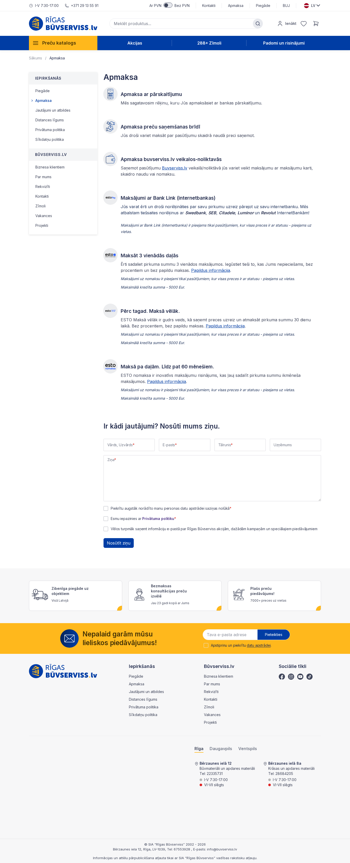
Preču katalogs (59, 43)
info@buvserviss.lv (222, 849)
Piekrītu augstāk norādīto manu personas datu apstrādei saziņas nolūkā (170, 508)
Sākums (35, 58)
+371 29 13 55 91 (84, 5)
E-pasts (169, 445)
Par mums (43, 177)
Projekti (41, 225)
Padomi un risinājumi (284, 43)
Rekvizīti (42, 186)
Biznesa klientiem (50, 167)
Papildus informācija (210, 270)
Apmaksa (235, 5)
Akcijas (134, 43)
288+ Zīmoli (209, 43)
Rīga (198, 748)
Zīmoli (40, 206)
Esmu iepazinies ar (142, 519)
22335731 (215, 773)
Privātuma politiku (158, 518)
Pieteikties (273, 634)
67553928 (182, 849)
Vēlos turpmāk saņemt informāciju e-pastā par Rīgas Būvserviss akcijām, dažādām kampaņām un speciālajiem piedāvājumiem (214, 529)
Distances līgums (49, 120)
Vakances (43, 216)
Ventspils (247, 748)
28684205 (284, 773)
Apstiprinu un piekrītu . (241, 645)
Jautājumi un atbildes (52, 110)
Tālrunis (224, 445)
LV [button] (313, 5)
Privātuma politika (50, 129)
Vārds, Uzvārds (120, 445)
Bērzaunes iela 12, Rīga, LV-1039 (139, 849)
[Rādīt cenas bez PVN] (167, 5)
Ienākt (290, 23)
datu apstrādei (259, 645)
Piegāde (263, 5)
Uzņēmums (283, 445)
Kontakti (208, 5)
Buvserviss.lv (174, 168)
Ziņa (110, 460)
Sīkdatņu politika (49, 139)
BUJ (286, 5)
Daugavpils (221, 748)
